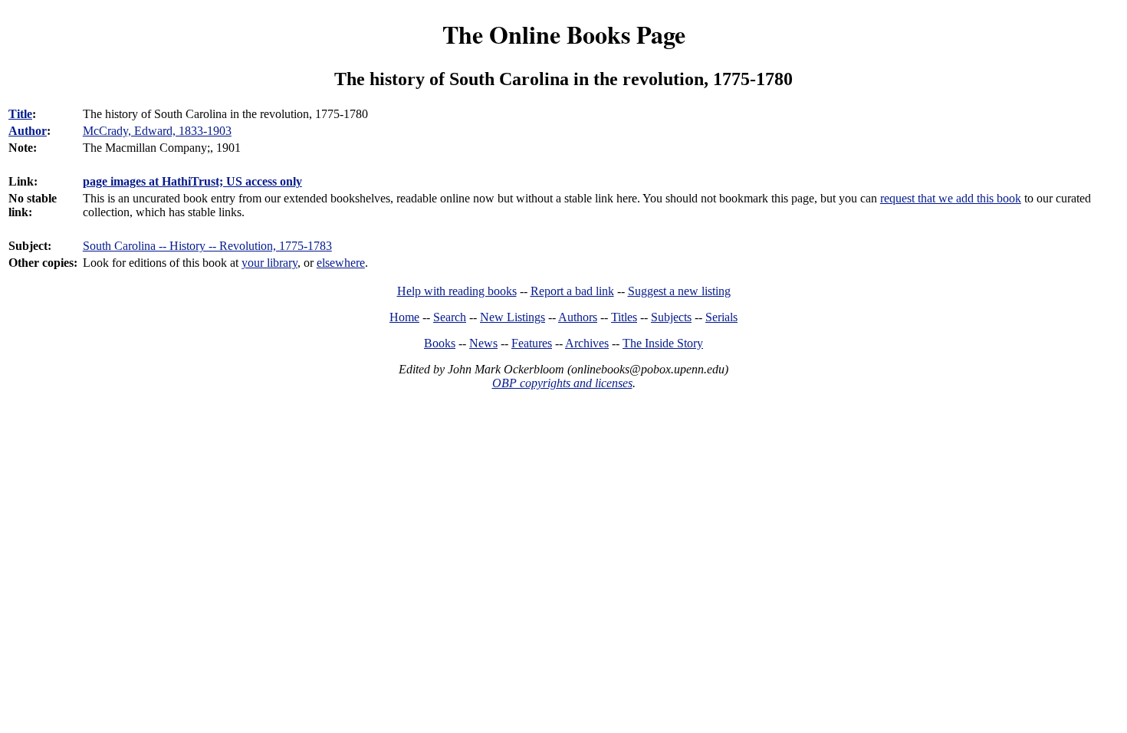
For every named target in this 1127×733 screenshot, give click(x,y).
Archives (587, 343)
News (483, 343)
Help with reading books (457, 290)
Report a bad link (572, 290)
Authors (577, 317)
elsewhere (341, 262)
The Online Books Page (563, 34)
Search (449, 317)
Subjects (671, 317)
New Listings (512, 317)
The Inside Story (663, 343)
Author (27, 130)
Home (404, 317)
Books (439, 343)
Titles (624, 317)
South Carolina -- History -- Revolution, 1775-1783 (207, 245)
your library (269, 262)
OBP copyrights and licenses (562, 383)
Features (531, 343)
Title (20, 113)
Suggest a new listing (679, 290)
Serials (721, 317)
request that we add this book (950, 198)
